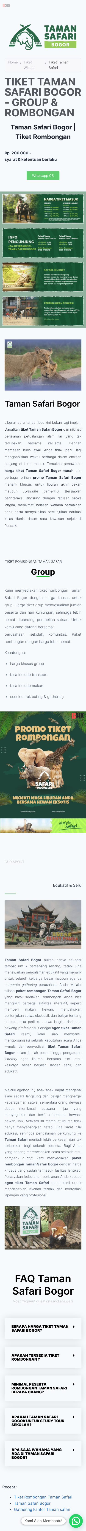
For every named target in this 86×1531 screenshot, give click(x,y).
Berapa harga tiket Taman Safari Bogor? (40, 1328)
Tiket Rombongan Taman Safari (43, 1497)
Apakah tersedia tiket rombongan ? (35, 1357)
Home (13, 62)
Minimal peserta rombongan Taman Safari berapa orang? (39, 1388)
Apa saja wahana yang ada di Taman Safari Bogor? (36, 1453)
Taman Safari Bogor (33, 1503)
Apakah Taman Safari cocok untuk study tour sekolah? (37, 1421)
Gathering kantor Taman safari (42, 1509)
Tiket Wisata (29, 65)
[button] (43, 1328)
